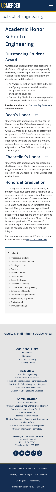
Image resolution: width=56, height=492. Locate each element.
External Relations (27, 412)
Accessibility (35, 480)
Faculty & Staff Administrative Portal (28, 333)
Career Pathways (18, 280)
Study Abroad (17, 302)
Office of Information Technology (27, 429)
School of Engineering (23, 16)
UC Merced (27, 352)
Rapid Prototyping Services (22, 298)
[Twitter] (21, 453)
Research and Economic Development (27, 425)
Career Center (17, 276)
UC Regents (21, 480)
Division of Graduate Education (27, 387)
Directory (13, 474)
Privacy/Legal (26, 474)
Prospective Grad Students (22, 261)
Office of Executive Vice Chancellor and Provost (27, 406)
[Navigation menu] (51, 5)
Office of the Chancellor (27, 402)
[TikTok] (33, 453)
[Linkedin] (28, 453)
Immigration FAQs (19, 305)
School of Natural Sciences (27, 377)
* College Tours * (18, 265)
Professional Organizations (23, 294)
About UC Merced (27, 468)
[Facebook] (16, 453)
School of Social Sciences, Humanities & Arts (27, 381)
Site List (40, 486)
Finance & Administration (27, 415)
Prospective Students (20, 258)
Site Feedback (41, 474)
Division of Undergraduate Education (27, 390)
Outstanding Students (39, 105)
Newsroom (27, 356)
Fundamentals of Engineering (24, 287)
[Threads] (39, 453)
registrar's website (36, 239)
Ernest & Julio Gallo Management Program (27, 384)
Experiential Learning (20, 283)
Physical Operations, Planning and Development (27, 419)
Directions (42, 468)
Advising (14, 269)
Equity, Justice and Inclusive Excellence (27, 409)
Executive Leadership (27, 359)
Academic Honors (19, 272)
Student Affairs (27, 422)
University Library (27, 362)
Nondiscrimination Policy (23, 486)
